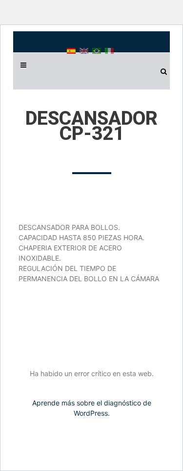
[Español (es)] (71, 50)
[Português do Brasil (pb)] (96, 50)
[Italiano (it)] (109, 50)
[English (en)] (84, 50)
